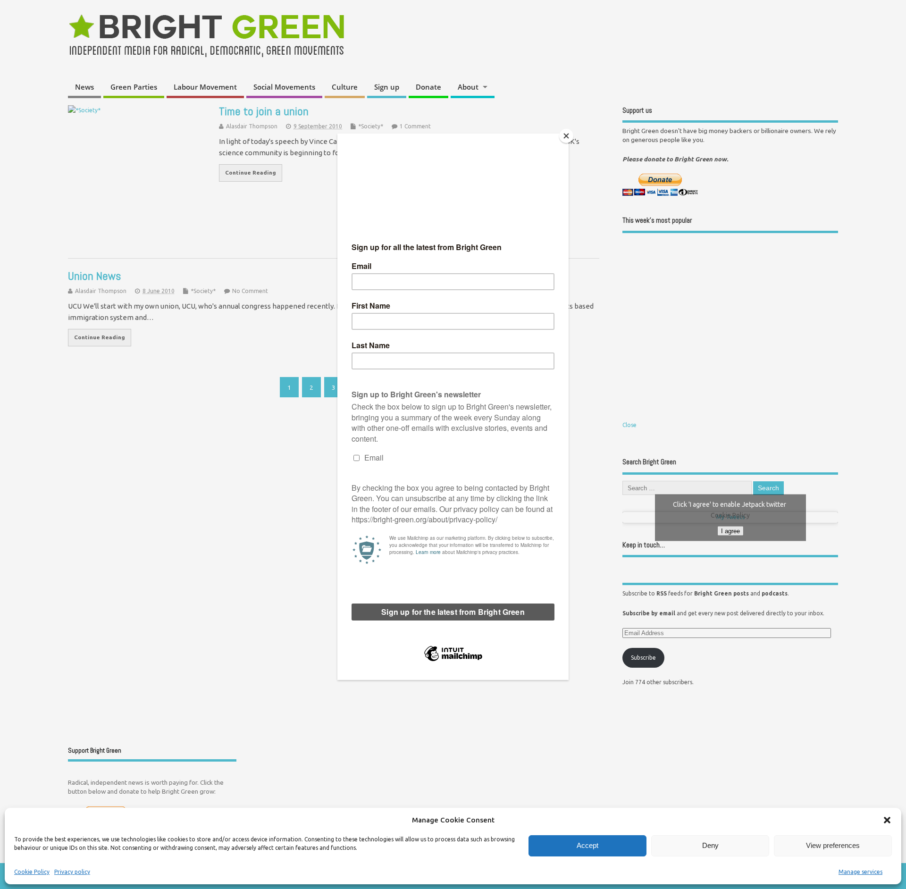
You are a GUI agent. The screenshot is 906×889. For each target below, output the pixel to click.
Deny (710, 845)
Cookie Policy (32, 872)
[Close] (566, 136)
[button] (887, 820)
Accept (587, 845)
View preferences (833, 845)
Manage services (860, 872)
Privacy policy (72, 872)
